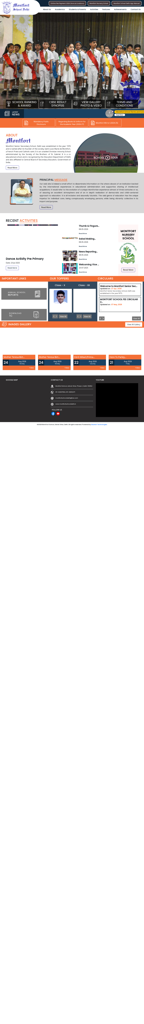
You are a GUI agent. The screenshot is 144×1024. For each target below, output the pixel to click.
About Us (47, 9)
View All (63, 316)
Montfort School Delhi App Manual (127, 3)
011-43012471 (70, 392)
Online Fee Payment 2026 (67, 3)
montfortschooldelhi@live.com (66, 398)
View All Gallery (133, 324)
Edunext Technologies (99, 424)
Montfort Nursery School (99, 3)
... (119, 304)
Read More (67, 115)
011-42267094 (60, 392)
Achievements (120, 9)
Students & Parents (77, 9)
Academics (60, 9)
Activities (94, 9)
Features (106, 9)
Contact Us (136, 9)
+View (31, 368)
